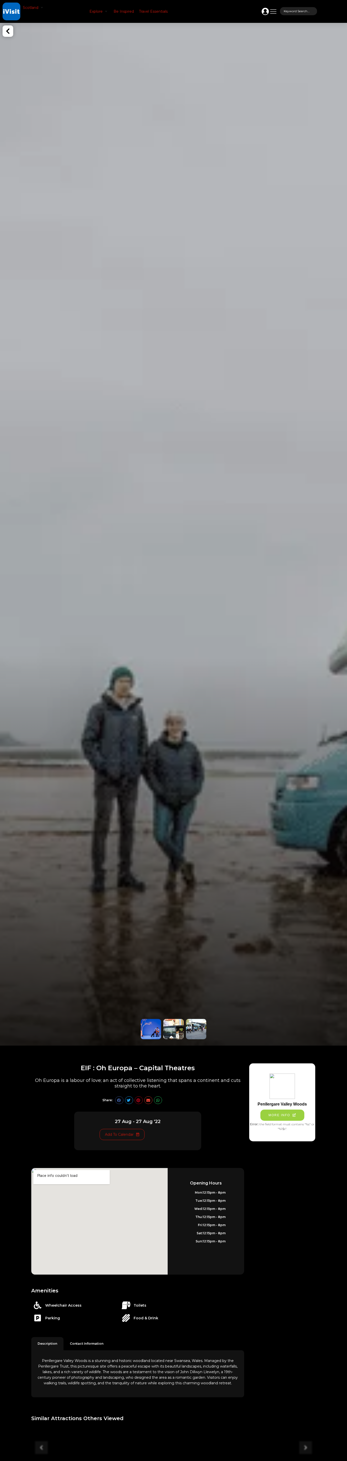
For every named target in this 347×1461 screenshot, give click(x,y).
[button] (33, 8)
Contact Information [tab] (86, 1343)
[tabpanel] (137, 1373)
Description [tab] (47, 1343)
